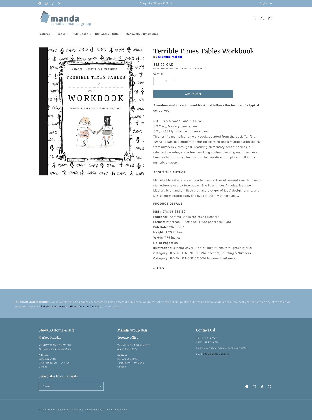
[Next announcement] (202, 3)
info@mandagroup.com (216, 353)
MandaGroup (55, 409)
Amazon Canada (89, 306)
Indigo (72, 306)
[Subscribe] (99, 386)
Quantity (158, 73)
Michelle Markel (170, 56)
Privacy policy (94, 409)
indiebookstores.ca (53, 306)
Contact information (116, 409)
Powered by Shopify (73, 409)
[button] (45, 34)
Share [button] (160, 267)
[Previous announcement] (110, 3)
